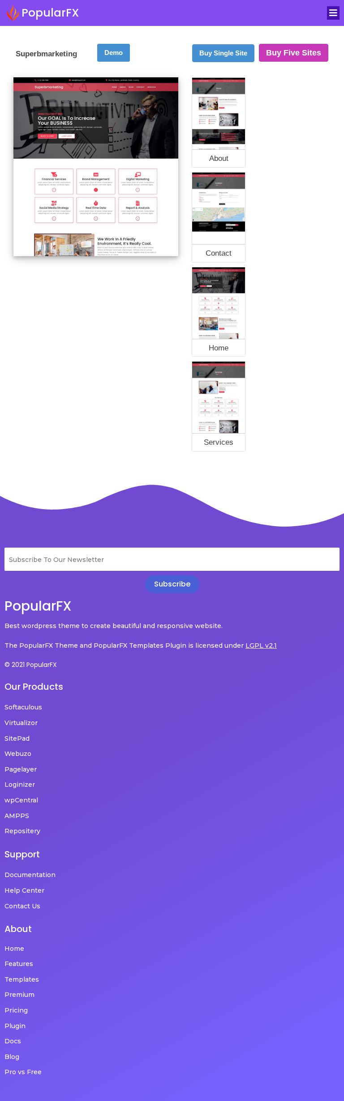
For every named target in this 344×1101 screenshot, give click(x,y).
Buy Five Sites (293, 52)
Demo (113, 52)
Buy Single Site (223, 53)
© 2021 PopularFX (30, 664)
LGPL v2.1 (261, 645)
